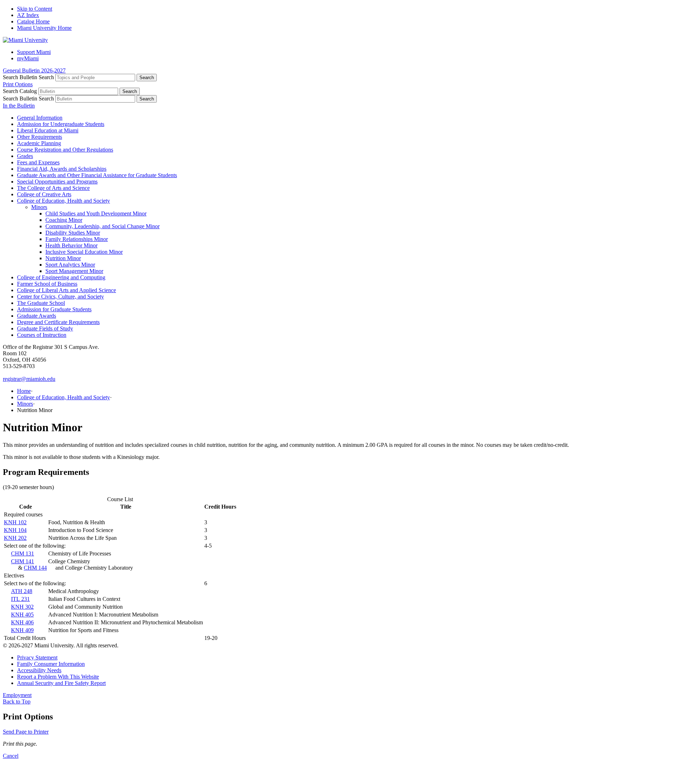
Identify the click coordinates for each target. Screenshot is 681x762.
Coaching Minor (63, 220)
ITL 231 (20, 599)
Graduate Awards (36, 316)
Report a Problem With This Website (58, 677)
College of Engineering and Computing (61, 277)
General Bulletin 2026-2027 (34, 70)
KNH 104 (15, 530)
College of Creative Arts (44, 194)
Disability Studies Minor (72, 233)
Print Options (18, 84)
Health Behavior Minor (71, 245)
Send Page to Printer (26, 732)
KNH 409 (22, 630)
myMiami (28, 58)
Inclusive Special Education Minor (84, 252)
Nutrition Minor (63, 258)
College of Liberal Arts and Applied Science (66, 290)
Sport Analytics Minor (70, 265)
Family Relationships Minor (76, 239)
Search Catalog (20, 91)
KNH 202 (15, 538)
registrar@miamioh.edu (29, 379)
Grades (25, 156)
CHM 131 (22, 553)
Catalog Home (33, 21)
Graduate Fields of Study (45, 328)
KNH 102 (15, 522)
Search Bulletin (20, 77)
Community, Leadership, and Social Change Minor (102, 226)
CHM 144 (35, 568)
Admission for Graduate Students (54, 309)
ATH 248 (21, 591)
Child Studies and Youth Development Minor (95, 213)
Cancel (10, 756)
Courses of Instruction (41, 335)
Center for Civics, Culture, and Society (60, 297)
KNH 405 (22, 615)
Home (24, 391)
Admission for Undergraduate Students (60, 124)
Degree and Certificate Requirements (58, 322)
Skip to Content (34, 9)
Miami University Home (44, 28)
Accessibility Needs (39, 670)
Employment (17, 695)
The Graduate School (41, 303)
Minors (39, 207)
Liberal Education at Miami (47, 130)
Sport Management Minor (74, 271)
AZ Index (28, 15)
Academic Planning (39, 143)
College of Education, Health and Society (63, 201)
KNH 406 (22, 622)
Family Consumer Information (51, 664)
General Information (39, 118)
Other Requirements (39, 137)
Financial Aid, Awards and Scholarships (61, 169)
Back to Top (17, 701)
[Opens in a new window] (25, 40)
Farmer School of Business (47, 284)
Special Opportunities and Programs (57, 182)
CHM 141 (22, 561)
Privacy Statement (37, 657)
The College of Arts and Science (53, 188)
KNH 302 (22, 607)
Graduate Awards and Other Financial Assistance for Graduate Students (97, 175)
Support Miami (34, 52)
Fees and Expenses (38, 162)
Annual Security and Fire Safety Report (61, 683)
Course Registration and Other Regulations (65, 150)
